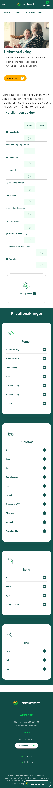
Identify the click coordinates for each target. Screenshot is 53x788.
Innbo (8, 586)
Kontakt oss (23, 745)
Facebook (29, 756)
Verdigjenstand (12, 604)
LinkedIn (28, 762)
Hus (7, 577)
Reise (8, 376)
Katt (7, 660)
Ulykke (9, 403)
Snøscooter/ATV (13, 504)
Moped (9, 495)
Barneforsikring (12, 349)
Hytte (8, 595)
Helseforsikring (12, 394)
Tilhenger (10, 513)
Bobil (8, 459)
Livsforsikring (11, 367)
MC (7, 486)
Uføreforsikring (12, 385)
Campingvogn (12, 477)
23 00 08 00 (30, 739)
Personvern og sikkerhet (20, 783)
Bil (7, 450)
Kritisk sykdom (12, 358)
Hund (8, 651)
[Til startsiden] (26, 6)
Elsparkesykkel (12, 531)
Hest (8, 669)
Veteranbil (10, 522)
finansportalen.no (43, 778)
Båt (7, 468)
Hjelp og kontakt (37, 784)
